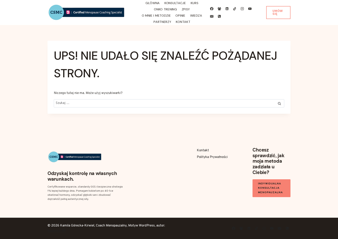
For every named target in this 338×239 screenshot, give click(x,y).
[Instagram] (242, 8)
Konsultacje (175, 3)
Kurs (195, 3)
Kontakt (183, 22)
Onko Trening (165, 9)
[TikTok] (234, 8)
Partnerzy (162, 22)
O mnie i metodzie (156, 16)
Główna (153, 3)
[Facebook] (211, 8)
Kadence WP (57, 231)
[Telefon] (219, 16)
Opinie (180, 16)
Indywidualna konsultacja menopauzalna (270, 188)
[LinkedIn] (227, 8)
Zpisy (186, 9)
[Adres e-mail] (211, 16)
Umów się (277, 12)
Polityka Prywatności (212, 157)
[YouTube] (250, 8)
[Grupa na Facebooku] (219, 8)
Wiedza (196, 16)
